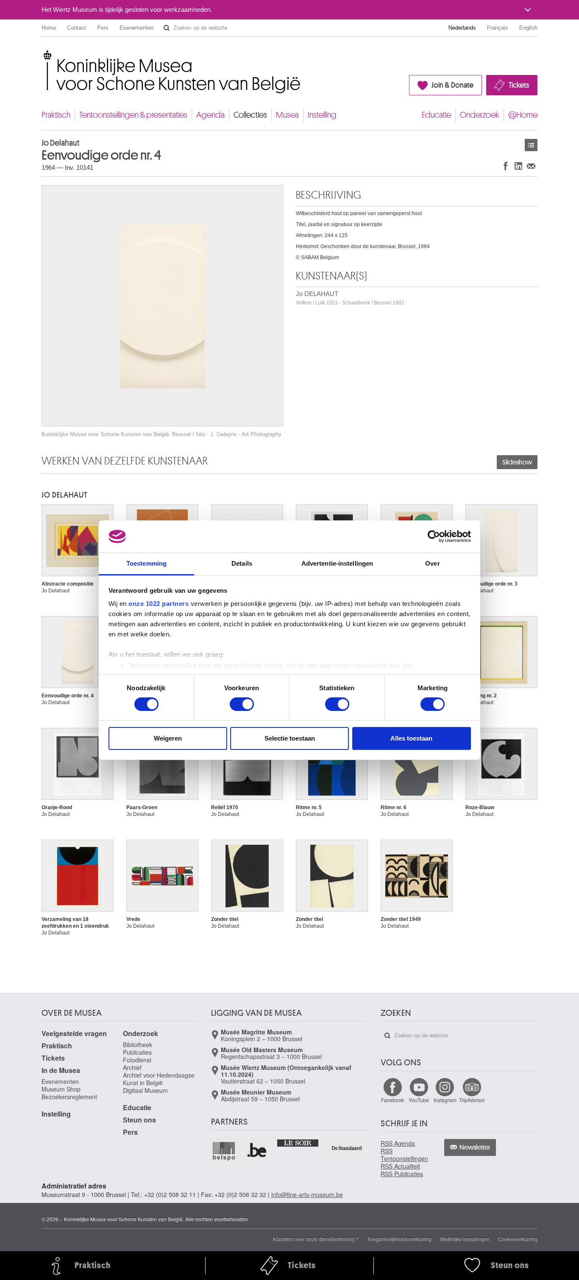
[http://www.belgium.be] (257, 1150)
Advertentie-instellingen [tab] (337, 563)
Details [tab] (241, 563)
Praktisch (56, 115)
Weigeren (168, 738)
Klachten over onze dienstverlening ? (316, 1238)
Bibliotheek (137, 1044)
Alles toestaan (411, 738)
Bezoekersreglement (69, 1096)
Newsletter (474, 1147)
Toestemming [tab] (146, 563)
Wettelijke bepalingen (465, 1238)
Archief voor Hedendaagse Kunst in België (159, 1078)
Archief (132, 1067)
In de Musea (61, 1070)
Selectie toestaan (289, 738)
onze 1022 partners (158, 603)
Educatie (436, 115)
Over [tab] (432, 563)
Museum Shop (61, 1089)
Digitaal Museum (145, 1090)
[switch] (242, 704)
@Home (522, 115)
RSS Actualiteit (400, 1166)
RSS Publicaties (402, 1174)
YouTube (419, 1099)
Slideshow (517, 462)
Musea (287, 115)
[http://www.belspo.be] (224, 1150)
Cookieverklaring (517, 1238)
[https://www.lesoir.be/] (298, 1142)
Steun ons (139, 1120)
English (528, 28)
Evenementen (136, 28)
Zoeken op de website (166, 28)
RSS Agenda (398, 1143)
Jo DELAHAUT (350, 298)
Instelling (322, 115)
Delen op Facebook (505, 166)
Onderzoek (479, 115)
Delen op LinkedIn (518, 166)
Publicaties (137, 1052)
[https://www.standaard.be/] (347, 1148)
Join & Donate (452, 85)
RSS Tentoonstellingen (404, 1154)
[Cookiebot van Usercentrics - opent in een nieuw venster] (434, 536)
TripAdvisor (472, 1099)
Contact (76, 28)
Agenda (210, 115)
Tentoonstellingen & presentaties (133, 115)
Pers (103, 28)
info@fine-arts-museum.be (307, 1194)
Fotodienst (137, 1060)
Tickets (519, 85)
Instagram (445, 1099)
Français (497, 28)
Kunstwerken (531, 145)
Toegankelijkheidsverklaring (399, 1238)
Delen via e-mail (531, 166)
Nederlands (462, 28)
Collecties (250, 115)
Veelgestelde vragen (74, 1033)
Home (49, 28)
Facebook (392, 1099)
